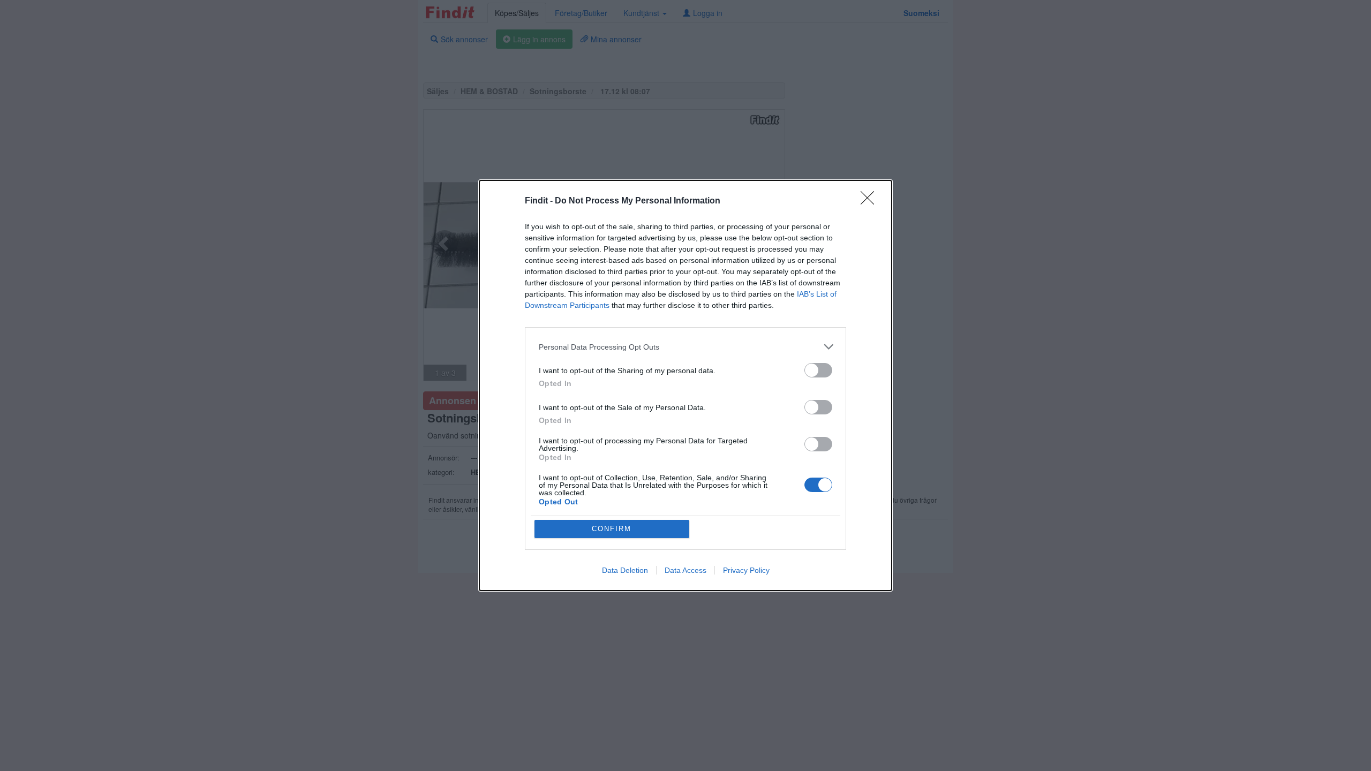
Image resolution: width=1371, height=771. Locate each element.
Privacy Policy (746, 570)
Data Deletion (625, 570)
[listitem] (685, 346)
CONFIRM (611, 529)
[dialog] (685, 385)
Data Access (685, 570)
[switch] (818, 370)
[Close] (871, 201)
